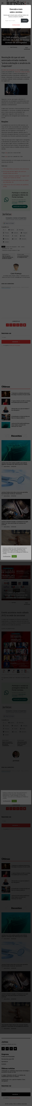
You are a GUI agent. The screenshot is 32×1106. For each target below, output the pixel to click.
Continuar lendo (16, 25)
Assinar (25, 20)
